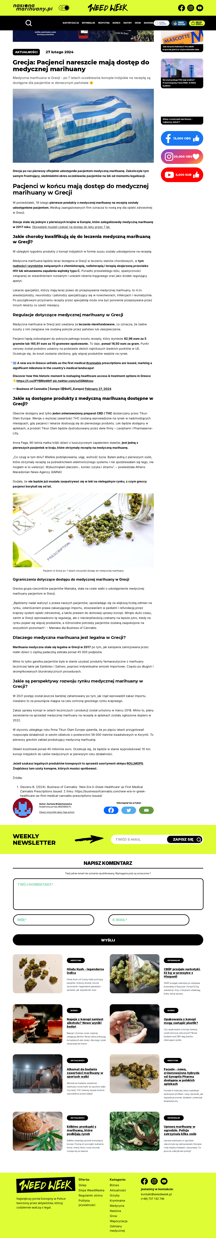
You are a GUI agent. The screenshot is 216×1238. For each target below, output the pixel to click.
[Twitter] (128, 810)
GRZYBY (127, 23)
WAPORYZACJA (71, 23)
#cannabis (93, 363)
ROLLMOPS (135, 763)
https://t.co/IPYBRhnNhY (34, 381)
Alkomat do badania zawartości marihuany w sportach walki (85, 1073)
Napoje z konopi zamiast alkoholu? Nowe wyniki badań (85, 1023)
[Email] (146, 810)
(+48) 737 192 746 (152, 1199)
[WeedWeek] (108, 8)
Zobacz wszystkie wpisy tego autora (56, 812)
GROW (138, 23)
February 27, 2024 (98, 389)
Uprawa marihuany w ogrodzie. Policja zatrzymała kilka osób (180, 1130)
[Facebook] (111, 810)
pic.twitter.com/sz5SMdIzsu (73, 381)
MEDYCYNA (104, 23)
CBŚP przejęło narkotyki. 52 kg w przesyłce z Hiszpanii (182, 973)
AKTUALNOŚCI (77, 1060)
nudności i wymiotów (28, 266)
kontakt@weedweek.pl (156, 1194)
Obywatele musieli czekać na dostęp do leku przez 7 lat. (71, 227)
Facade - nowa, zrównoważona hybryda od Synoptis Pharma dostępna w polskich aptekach (181, 1077)
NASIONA (148, 23)
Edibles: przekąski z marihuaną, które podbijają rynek (81, 1130)
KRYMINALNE (88, 23)
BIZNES (116, 23)
